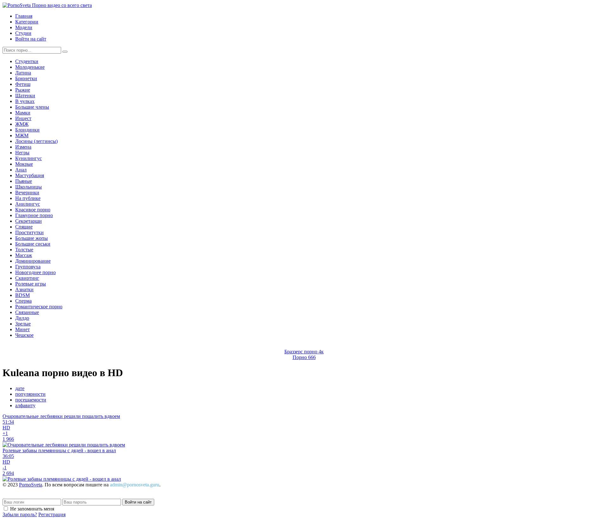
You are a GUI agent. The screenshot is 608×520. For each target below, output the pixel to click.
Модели (23, 27)
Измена (23, 147)
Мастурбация (29, 175)
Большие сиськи (32, 244)
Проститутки (29, 232)
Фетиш (22, 84)
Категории (26, 21)
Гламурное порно (34, 215)
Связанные (27, 312)
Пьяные (23, 181)
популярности (30, 394)
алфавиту (25, 405)
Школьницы (28, 186)
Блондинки (27, 129)
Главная (23, 16)
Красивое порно (32, 209)
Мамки (22, 112)
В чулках (25, 101)
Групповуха (28, 266)
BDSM (22, 295)
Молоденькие (30, 67)
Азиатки (24, 289)
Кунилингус (28, 158)
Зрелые (23, 323)
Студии (23, 33)
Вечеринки (27, 192)
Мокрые (24, 164)
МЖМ (21, 135)
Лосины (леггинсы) (36, 141)
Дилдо (22, 318)
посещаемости (30, 399)
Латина (23, 72)
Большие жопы (31, 238)
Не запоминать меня (32, 508)
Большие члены (32, 107)
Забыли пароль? (20, 514)
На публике (28, 198)
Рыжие (22, 90)
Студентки (26, 61)
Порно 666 (304, 357)
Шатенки (25, 95)
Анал (21, 169)
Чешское (24, 335)
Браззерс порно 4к (304, 351)
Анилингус (27, 204)
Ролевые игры (30, 283)
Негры (22, 152)
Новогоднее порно (35, 272)
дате (19, 388)
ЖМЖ (21, 124)
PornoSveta (30, 484)
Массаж (23, 255)
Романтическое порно (38, 306)
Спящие (24, 226)
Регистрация (52, 514)
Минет (22, 329)
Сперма (23, 301)
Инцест (23, 118)
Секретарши (28, 221)
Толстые (24, 249)
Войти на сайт (30, 39)
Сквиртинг (27, 278)
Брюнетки (26, 78)
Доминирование (33, 261)
